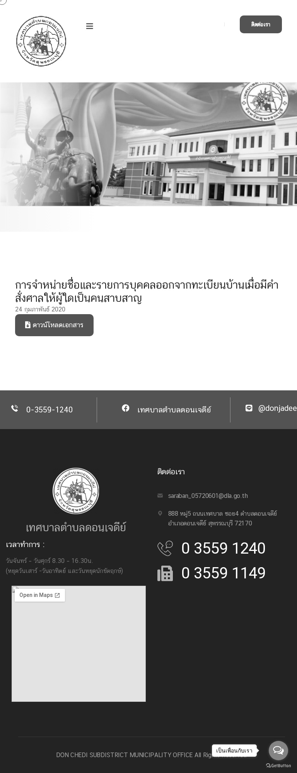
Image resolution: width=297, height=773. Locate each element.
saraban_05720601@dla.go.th (208, 495)
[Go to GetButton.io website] (278, 765)
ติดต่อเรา (260, 24)
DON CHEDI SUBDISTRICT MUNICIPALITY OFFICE (124, 755)
